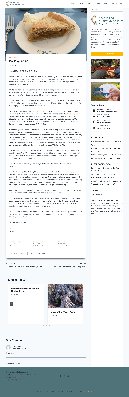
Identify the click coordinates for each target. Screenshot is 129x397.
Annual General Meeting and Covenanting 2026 (67, 265)
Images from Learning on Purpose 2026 (106, 141)
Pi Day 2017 (61, 242)
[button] (121, 4)
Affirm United (42, 111)
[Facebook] (60, 376)
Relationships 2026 (103, 117)
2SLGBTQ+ (13, 253)
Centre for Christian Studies (37, 253)
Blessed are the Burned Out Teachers (105, 158)
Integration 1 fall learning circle (107, 111)
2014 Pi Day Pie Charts (16, 242)
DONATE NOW (107, 54)
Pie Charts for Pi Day (39, 242)
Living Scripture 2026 (104, 122)
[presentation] (65, 296)
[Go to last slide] (11, 304)
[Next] (80, 304)
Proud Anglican (72, 114)
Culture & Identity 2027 (104, 128)
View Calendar (95, 132)
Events (97, 4)
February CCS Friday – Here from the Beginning (24, 265)
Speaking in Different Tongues (102, 145)
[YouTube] (68, 376)
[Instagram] (64, 376)
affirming (23, 253)
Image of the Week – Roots (63, 312)
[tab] (41, 325)
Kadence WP (87, 391)
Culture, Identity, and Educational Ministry (107, 155)
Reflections (13, 57)
